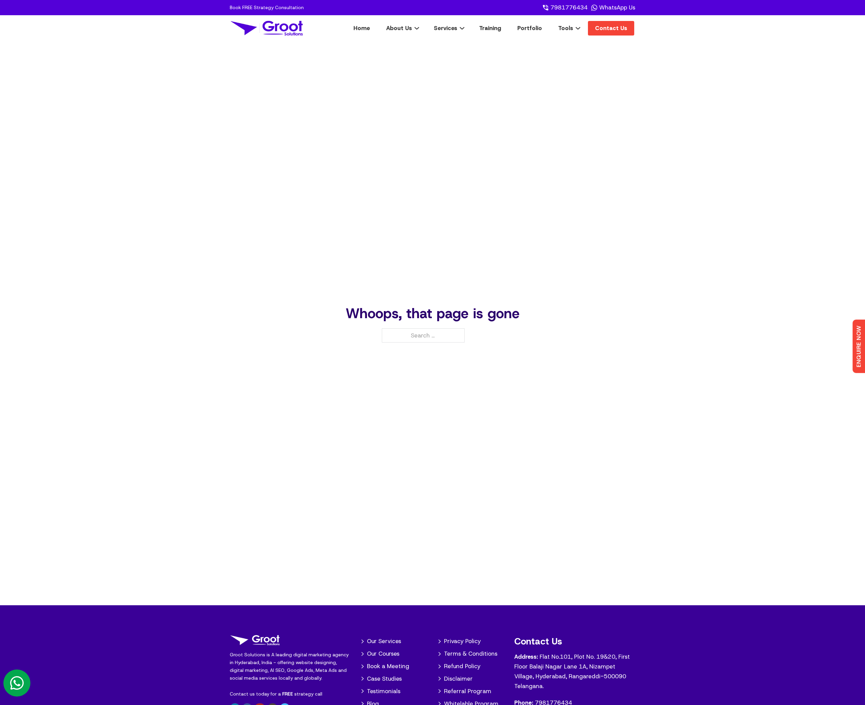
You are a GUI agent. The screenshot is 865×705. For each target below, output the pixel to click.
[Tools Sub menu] (583, 28)
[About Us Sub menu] (422, 28)
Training (490, 28)
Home (361, 28)
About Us (399, 28)
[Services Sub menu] (467, 28)
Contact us (242, 694)
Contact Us (611, 28)
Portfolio (529, 28)
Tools (565, 28)
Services (445, 28)
